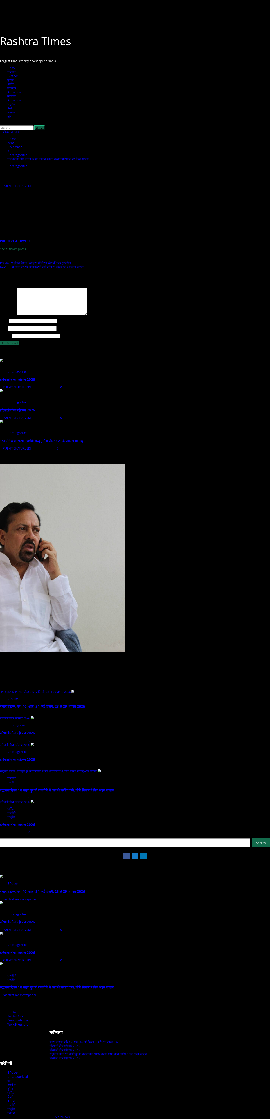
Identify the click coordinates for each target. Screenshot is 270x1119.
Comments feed (18, 1020)
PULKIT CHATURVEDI (17, 186)
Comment (8, 314)
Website (5, 336)
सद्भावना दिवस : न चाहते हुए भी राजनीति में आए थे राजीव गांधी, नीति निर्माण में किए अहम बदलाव (48, 771)
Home (11, 68)
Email (4, 328)
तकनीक (11, 88)
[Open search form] (1, 123)
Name (4, 321)
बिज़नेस (11, 104)
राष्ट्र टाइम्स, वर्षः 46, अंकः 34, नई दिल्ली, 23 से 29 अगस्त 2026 (35, 692)
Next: (42, 267)
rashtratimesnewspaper (20, 899)
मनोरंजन (11, 96)
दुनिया (10, 80)
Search (5, 836)
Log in (11, 1012)
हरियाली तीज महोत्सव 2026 (17, 379)
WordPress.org (17, 1024)
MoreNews (62, 1117)
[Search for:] (17, 127)
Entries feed (15, 1016)
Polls (10, 108)
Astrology (14, 92)
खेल (9, 116)
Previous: (35, 263)
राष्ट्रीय (11, 782)
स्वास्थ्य (11, 112)
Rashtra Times (35, 41)
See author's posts (13, 249)
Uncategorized (17, 166)
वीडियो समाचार (10, 132)
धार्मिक (10, 84)
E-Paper (12, 76)
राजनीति (11, 72)
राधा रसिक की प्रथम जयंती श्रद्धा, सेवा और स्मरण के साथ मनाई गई (41, 440)
